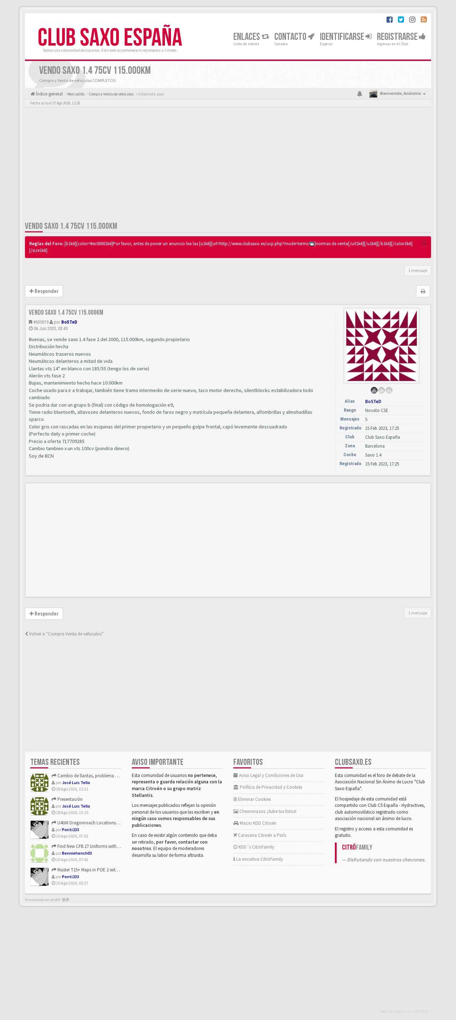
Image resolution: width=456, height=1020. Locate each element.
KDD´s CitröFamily (255, 847)
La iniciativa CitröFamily (259, 859)
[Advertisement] (228, 166)
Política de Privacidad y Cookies (270, 787)
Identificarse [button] (343, 37)
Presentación (69, 799)
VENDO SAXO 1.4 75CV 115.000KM (71, 226)
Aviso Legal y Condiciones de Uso (271, 775)
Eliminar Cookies (254, 799)
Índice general (49, 94)
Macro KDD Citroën (257, 823)
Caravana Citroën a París (261, 835)
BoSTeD (69, 322)
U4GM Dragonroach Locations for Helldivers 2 (100, 823)
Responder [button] (45, 291)
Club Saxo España (110, 38)
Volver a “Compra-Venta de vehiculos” (66, 634)
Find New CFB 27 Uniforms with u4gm (92, 846)
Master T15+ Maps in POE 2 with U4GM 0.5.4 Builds (104, 870)
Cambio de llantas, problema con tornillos (98, 776)
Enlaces (247, 37)
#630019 (40, 322)
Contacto (291, 37)
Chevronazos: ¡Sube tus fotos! (267, 811)
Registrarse (398, 37)
